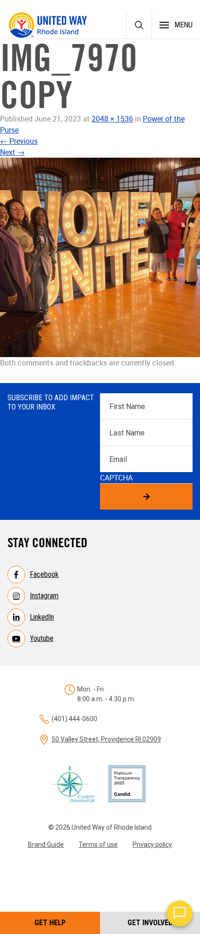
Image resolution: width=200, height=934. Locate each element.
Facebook (44, 574)
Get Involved (150, 922)
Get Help (50, 922)
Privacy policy (152, 844)
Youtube (41, 638)
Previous (19, 141)
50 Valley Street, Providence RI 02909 (106, 739)
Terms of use (98, 844)
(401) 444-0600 (74, 719)
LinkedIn (42, 617)
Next (12, 152)
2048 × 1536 (112, 119)
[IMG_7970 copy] (100, 257)
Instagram (44, 595)
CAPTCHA (116, 478)
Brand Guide (46, 844)
